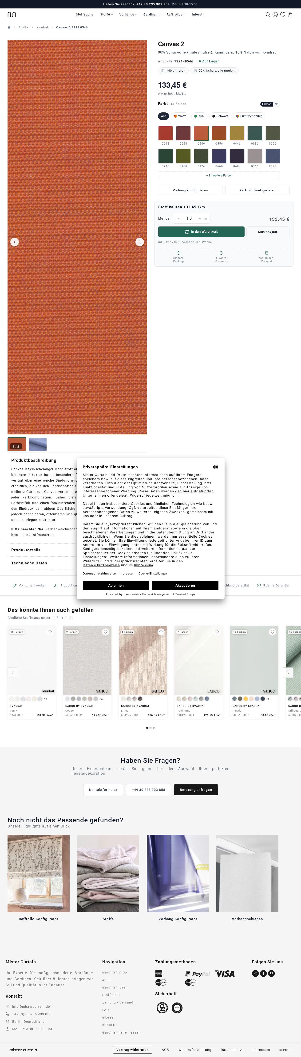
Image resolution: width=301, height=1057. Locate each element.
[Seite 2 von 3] (150, 728)
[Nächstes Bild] (139, 242)
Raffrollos (174, 14)
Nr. (276, 104)
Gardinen (150, 14)
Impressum (260, 1050)
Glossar (108, 1017)
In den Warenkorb (204, 232)
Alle (163, 116)
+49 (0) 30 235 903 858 (31, 1014)
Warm (182, 116)
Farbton (266, 104)
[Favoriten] (282, 14)
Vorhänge (126, 14)
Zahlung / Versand (117, 1002)
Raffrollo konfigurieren (258, 190)
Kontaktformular (103, 790)
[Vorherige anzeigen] (13, 672)
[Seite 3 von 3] (154, 728)
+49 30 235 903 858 (153, 4)
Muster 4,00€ (268, 232)
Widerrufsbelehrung (194, 1050)
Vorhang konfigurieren (190, 190)
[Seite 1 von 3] (147, 728)
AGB (165, 1050)
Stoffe (105, 14)
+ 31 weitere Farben (219, 175)
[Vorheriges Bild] (14, 242)
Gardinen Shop (114, 972)
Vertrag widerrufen (132, 1050)
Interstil (198, 14)
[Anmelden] (275, 14)
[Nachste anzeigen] (288, 672)
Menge (223, 218)
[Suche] (268, 14)
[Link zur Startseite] (12, 14)
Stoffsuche (84, 14)
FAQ (105, 1010)
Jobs (106, 980)
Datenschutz (231, 1050)
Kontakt (109, 1025)
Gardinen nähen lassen (121, 1032)
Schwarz (222, 116)
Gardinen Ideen (115, 987)
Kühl (201, 116)
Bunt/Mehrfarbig (251, 116)
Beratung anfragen (196, 790)
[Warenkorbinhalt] (290, 14)
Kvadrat (42, 27)
